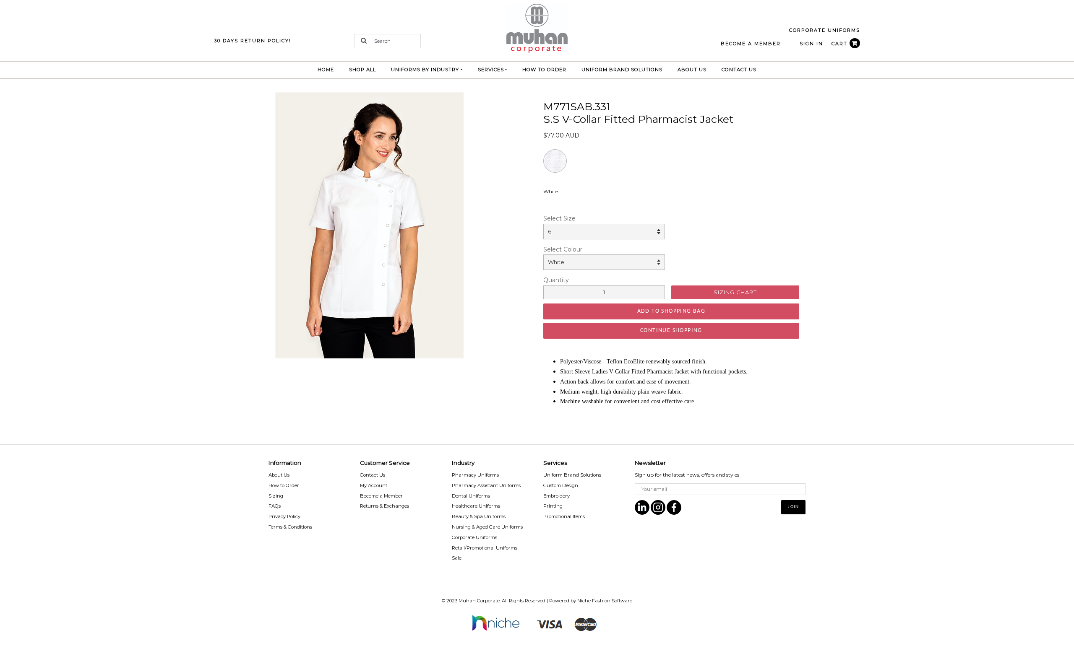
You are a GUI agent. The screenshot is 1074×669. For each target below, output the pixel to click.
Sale (456, 558)
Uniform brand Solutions (621, 70)
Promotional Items (564, 516)
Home (329, 69)
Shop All (362, 70)
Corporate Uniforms (474, 537)
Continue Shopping (671, 330)
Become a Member (381, 496)
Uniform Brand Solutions (572, 475)
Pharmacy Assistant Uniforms (486, 485)
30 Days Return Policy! (252, 41)
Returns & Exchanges (384, 506)
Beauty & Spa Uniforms (479, 516)
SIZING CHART (735, 292)
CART (841, 44)
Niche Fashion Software (604, 601)
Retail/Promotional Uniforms (484, 548)
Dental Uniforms (471, 496)
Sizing (275, 496)
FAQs (274, 506)
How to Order (544, 70)
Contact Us (739, 70)
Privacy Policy (284, 516)
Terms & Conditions (290, 527)
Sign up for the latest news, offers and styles (687, 475)
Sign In (811, 44)
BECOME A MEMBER (751, 44)
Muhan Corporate (479, 601)
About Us (692, 70)
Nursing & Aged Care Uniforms (487, 527)
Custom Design (560, 485)
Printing (553, 506)
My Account (373, 485)
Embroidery (556, 496)
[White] (369, 224)
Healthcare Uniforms (476, 506)
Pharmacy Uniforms (475, 475)
